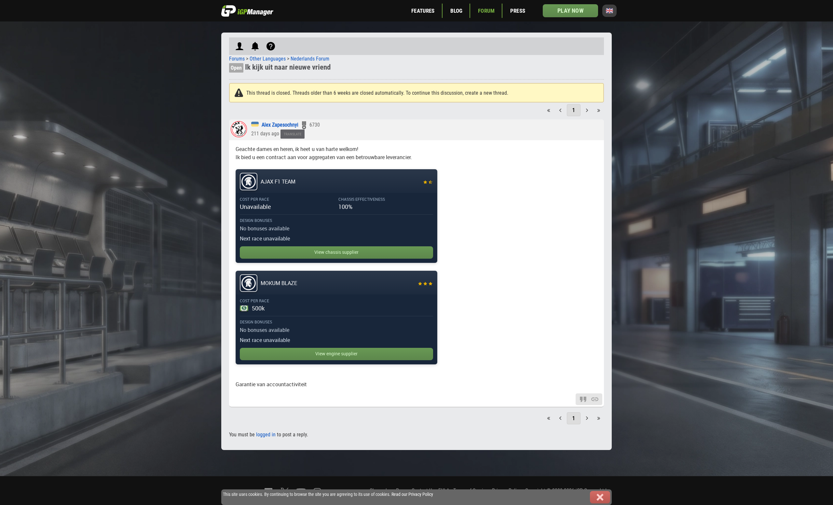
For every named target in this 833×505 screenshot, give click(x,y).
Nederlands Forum (310, 59)
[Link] (595, 399)
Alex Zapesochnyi (280, 125)
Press (517, 10)
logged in (266, 434)
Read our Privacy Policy (412, 494)
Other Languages (268, 59)
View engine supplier (336, 354)
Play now (570, 10)
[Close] (600, 497)
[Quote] (583, 399)
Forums (237, 59)
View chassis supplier (336, 252)
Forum (486, 10)
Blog (456, 10)
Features (422, 10)
